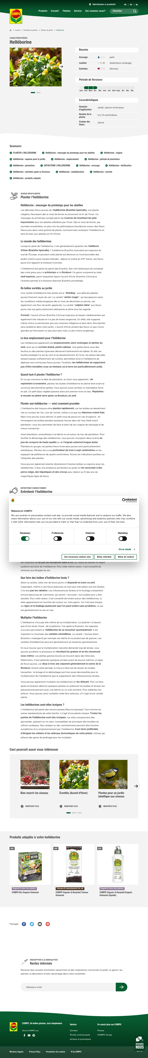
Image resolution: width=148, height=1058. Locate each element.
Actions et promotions (80, 1039)
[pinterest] (48, 924)
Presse (100, 1030)
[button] (33, 92)
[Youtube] (29, 1035)
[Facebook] (24, 1035)
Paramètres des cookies (55, 1052)
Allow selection (104, 557)
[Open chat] (140, 1044)
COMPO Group (104, 1034)
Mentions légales (16, 1052)
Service (78, 11)
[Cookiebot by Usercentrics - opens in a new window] (124, 500)
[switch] (58, 538)
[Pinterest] (33, 1035)
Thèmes (67, 11)
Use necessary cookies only (77, 557)
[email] (40, 924)
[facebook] (24, 924)
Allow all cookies (126, 557)
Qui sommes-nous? (95, 11)
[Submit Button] (121, 987)
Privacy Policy (34, 1052)
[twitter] (32, 924)
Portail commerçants (80, 1034)
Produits (43, 11)
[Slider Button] (61, 67)
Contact (74, 1030)
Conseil (55, 11)
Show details (125, 549)
